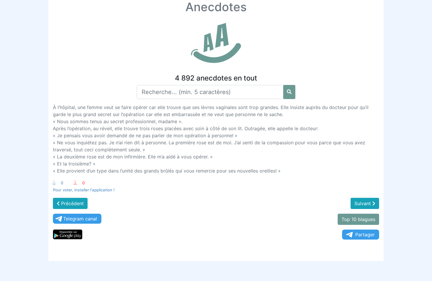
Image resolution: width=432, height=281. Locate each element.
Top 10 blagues (358, 219)
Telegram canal (80, 219)
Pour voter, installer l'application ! (84, 190)
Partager (365, 234)
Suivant (363, 203)
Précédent (72, 203)
